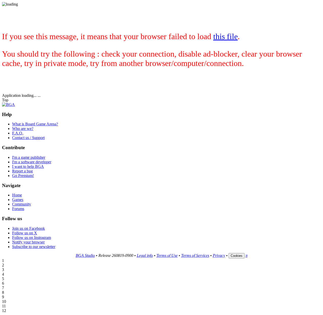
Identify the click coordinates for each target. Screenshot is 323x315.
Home (17, 195)
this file (225, 36)
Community (21, 204)
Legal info (145, 255)
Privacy (219, 255)
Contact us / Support (28, 138)
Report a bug (22, 171)
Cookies (237, 256)
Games (17, 199)
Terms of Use (167, 255)
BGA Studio (85, 255)
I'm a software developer (31, 162)
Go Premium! (23, 175)
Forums (18, 209)
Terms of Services (195, 255)
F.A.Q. (17, 133)
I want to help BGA (28, 166)
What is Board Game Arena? (35, 124)
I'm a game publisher (28, 157)
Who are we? (22, 128)
